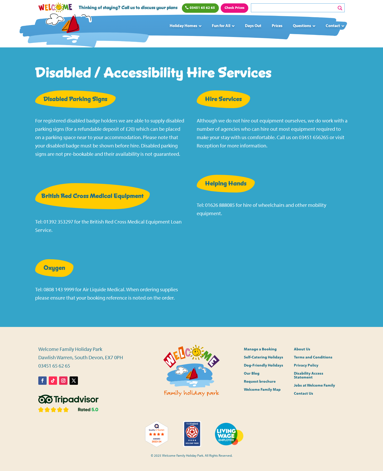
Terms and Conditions (313, 357)
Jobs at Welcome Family (314, 385)
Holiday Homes (183, 25)
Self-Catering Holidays (263, 357)
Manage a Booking (260, 349)
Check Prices (234, 7)
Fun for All (221, 25)
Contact (333, 25)
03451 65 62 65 (202, 7)
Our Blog (252, 373)
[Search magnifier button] (340, 8)
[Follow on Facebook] (42, 380)
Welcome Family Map (262, 389)
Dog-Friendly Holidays (263, 365)
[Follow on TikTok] (53, 380)
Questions (302, 25)
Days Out (253, 25)
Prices (277, 25)
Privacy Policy (306, 365)
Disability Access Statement (308, 375)
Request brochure (260, 381)
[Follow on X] (74, 380)
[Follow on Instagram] (63, 380)
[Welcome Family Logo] (69, 28)
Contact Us (303, 393)
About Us (302, 349)
